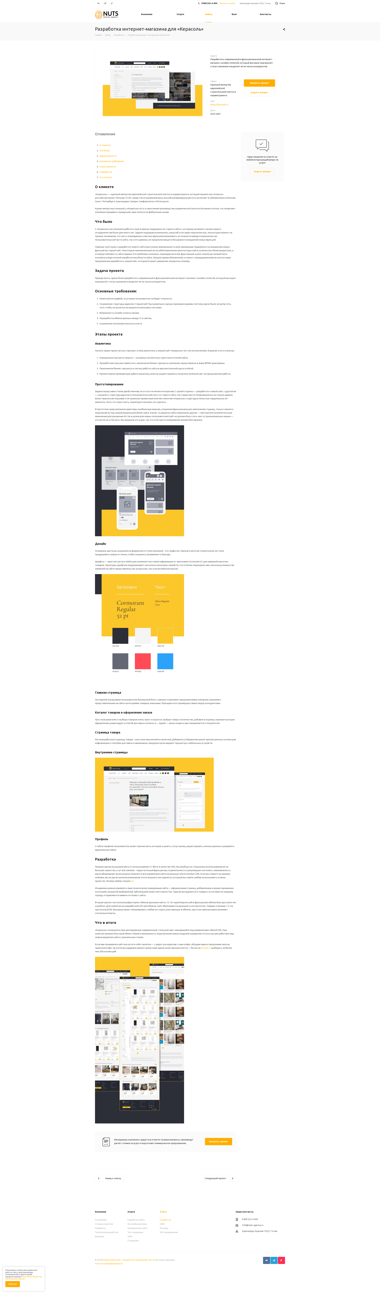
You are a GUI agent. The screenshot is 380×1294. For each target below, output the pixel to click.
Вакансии (99, 1236)
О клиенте (105, 145)
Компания (146, 14)
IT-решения (133, 1240)
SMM (130, 1236)
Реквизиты (100, 1228)
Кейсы (208, 14)
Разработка (105, 172)
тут (132, 881)
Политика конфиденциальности (109, 1264)
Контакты (265, 14)
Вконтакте (266, 1260)
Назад (98, 85)
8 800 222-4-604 (209, 3)
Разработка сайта (136, 1220)
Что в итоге (105, 177)
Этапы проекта (107, 166)
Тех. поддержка (135, 1232)
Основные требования (111, 161)
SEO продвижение (169, 1232)
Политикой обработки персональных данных (23, 1278)
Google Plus (281, 1260)
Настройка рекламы (137, 1224)
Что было (104, 150)
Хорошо (12, 1284)
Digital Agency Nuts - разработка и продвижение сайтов (129, 1260)
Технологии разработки (106, 1232)
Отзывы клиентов (104, 1224)
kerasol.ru (206, 948)
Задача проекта (107, 156)
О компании (101, 1220)
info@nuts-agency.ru (252, 1225)
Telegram (274, 1260)
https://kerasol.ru (219, 104)
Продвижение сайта (137, 1228)
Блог (234, 14)
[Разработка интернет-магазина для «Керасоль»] (152, 85)
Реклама (164, 1228)
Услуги (180, 14)
